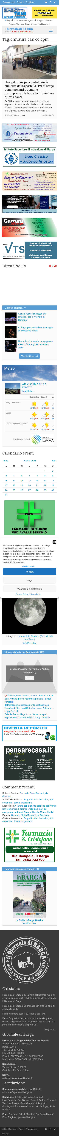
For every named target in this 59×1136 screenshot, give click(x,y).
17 (6, 485)
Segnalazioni (9, 2)
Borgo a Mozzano (16, 24)
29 (45, 490)
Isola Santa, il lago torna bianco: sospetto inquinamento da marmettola (26, 716)
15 (45, 480)
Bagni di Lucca (31, 24)
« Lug (5, 460)
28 (37, 490)
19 (21, 485)
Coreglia (39, 20)
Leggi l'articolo (12, 711)
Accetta (30, 571)
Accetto (29, 677)
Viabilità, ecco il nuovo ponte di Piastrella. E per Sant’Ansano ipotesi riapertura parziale (29, 697)
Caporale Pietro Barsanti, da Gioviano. (30, 815)
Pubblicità (29, 2)
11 (14, 480)
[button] (54, 542)
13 (29, 480)
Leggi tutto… (28, 390)
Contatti (20, 2)
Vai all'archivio (29, 643)
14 (37, 480)
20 (29, 485)
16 (52, 480)
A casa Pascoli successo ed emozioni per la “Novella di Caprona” (32, 316)
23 (52, 485)
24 (6, 490)
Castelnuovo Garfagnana (24, 20)
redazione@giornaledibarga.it (17, 1077)
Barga (9, 20)
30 (52, 490)
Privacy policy (31, 1129)
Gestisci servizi (28, 566)
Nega (29, 580)
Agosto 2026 (29, 460)
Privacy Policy (35, 594)
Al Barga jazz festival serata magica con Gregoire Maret (35, 329)
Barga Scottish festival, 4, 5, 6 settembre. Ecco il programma (27, 801)
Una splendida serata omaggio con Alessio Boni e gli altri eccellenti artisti (35, 344)
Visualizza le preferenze (29, 588)
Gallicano (49, 20)
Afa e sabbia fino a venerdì (34, 385)
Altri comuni (44, 24)
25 (14, 490)
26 (21, 490)
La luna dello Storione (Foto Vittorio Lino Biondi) (35, 638)
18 (14, 485)
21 (37, 485)
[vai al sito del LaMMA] (42, 439)
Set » (54, 460)
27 (29, 490)
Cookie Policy (22, 594)
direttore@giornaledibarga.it (17, 1092)
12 (21, 480)
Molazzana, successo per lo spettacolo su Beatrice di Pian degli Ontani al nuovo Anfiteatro (28, 706)
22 (45, 485)
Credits (5, 1133)
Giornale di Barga (16, 1129)
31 (6, 494)
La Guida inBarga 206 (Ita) (30, 920)
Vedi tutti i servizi (29, 356)
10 (6, 480)
